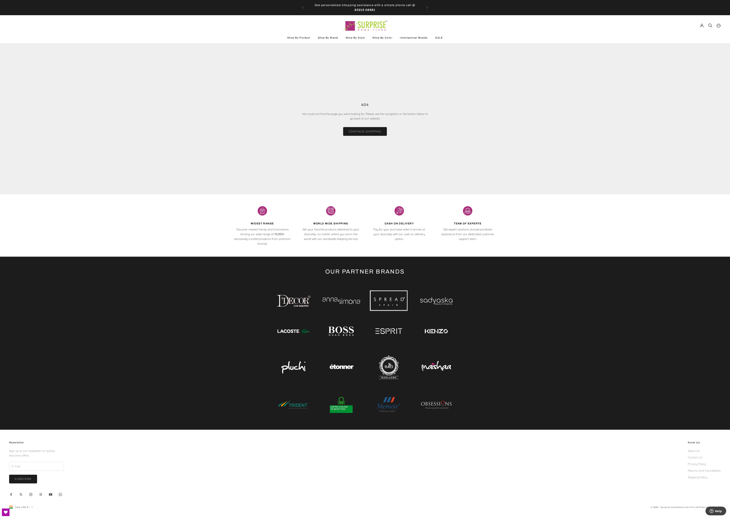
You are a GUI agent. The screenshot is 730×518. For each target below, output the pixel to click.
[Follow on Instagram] (31, 494)
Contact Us (695, 457)
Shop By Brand (328, 37)
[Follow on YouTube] (50, 494)
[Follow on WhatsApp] (60, 494)
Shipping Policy (697, 477)
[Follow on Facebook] (11, 494)
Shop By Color (382, 37)
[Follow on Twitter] (21, 494)
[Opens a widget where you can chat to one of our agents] (715, 511)
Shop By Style (355, 37)
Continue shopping (365, 131)
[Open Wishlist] (6, 512)
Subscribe (23, 479)
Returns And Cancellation (704, 470)
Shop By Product (298, 37)
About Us (694, 451)
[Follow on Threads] (41, 494)
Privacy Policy (697, 464)
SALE (439, 37)
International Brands (414, 37)
